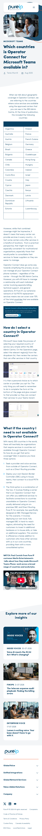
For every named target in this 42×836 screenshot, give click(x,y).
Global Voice (9, 766)
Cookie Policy (8, 823)
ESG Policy (7, 828)
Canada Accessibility (23, 823)
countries (18, 300)
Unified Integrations (12, 773)
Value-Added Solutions (14, 787)
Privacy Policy (24, 819)
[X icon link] (4, 804)
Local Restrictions (19, 828)
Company (7, 794)
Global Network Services (14, 780)
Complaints (34, 809)
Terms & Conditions (10, 819)
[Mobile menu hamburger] (34, 7)
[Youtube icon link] (15, 804)
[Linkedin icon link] (10, 804)
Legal (30, 828)
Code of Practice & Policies (13, 814)
